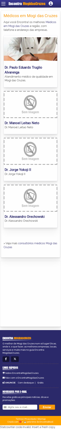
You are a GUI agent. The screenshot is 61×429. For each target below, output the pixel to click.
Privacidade (30, 419)
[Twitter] (15, 359)
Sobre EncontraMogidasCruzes (21, 373)
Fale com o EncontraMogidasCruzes (24, 377)
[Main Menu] (3, 3)
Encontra (27, 3)
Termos (19, 419)
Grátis (40, 382)
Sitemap (42, 419)
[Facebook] (6, 359)
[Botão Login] (51, 4)
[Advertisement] (30, 293)
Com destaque (26, 382)
